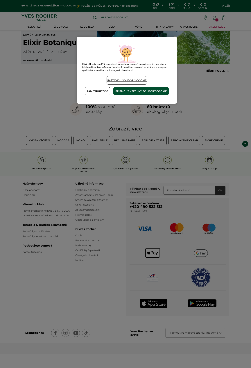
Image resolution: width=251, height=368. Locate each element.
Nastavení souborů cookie (127, 80)
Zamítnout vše (97, 91)
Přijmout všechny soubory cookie (141, 91)
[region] (127, 70)
